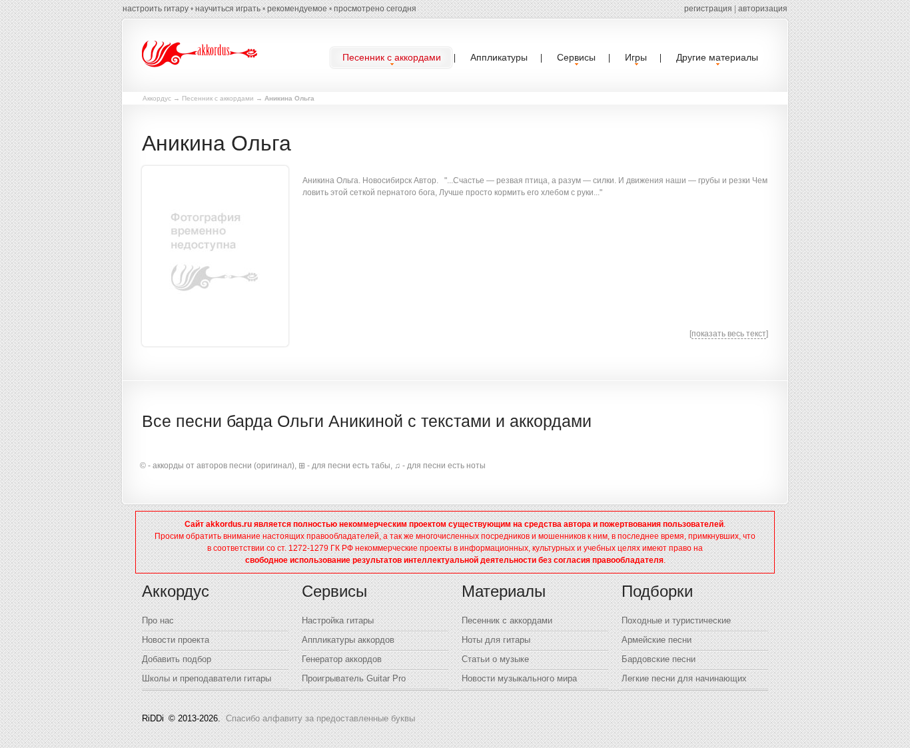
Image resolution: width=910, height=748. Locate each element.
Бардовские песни (658, 659)
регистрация (708, 8)
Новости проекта (175, 640)
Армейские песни (656, 640)
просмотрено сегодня (375, 8)
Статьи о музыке (495, 659)
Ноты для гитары (496, 640)
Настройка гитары (338, 620)
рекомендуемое (297, 8)
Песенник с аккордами (218, 98)
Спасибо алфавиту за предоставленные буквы (320, 718)
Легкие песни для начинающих (684, 678)
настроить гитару (156, 8)
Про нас (158, 620)
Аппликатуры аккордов (348, 640)
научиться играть (227, 8)
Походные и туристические (676, 620)
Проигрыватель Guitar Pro (354, 678)
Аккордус (157, 98)
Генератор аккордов (342, 659)
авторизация (762, 8)
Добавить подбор (176, 659)
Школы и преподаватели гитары (206, 678)
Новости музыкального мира (519, 678)
